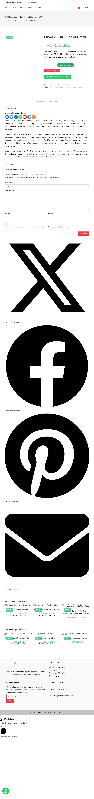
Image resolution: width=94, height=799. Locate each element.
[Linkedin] (16, 117)
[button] (52, 70)
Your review (10, 190)
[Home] (5, 20)
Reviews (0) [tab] (53, 101)
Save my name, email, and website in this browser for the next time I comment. (37, 227)
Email (51, 213)
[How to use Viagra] (57, 667)
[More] (34, 117)
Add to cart (66, 65)
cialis (50, 87)
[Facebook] (7, 117)
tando (74, 87)
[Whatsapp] (20, 117)
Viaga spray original (47, 638)
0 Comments (54, 676)
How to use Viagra (56, 670)
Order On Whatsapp (58, 77)
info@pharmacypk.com (63, 696)
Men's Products (59, 85)
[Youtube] (25, 117)
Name (8, 213)
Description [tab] (41, 101)
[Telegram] (29, 117)
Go (10, 701)
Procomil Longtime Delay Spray (18, 638)
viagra (79, 87)
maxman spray (65, 87)
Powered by (8, 737)
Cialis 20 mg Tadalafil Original (47, 610)
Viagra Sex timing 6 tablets (18, 610)
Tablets (68, 85)
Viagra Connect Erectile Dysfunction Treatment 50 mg (76, 612)
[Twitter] (11, 117)
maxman (56, 87)
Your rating (10, 183)
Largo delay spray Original (76, 638)
